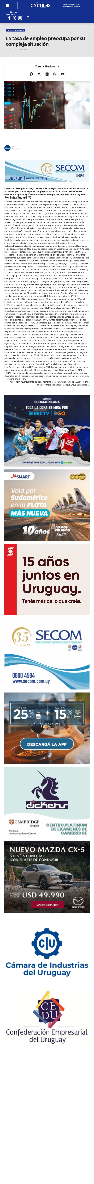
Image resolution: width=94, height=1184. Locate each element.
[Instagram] (20, 18)
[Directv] (47, 431)
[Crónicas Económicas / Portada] (40, 5)
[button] (31, 74)
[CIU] (47, 951)
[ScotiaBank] (47, 579)
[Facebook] (10, 18)
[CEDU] (47, 1017)
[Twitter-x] (14, 18)
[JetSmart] (47, 505)
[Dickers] (47, 802)
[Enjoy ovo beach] (47, 728)
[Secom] (47, 171)
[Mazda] (47, 877)
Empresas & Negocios (15, 30)
